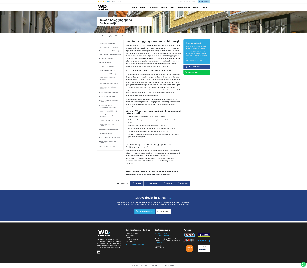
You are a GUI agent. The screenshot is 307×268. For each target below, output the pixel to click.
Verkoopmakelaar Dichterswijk (107, 74)
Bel (163, 240)
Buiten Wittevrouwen (132, 239)
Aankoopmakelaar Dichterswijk (108, 70)
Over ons (193, 1)
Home (99, 36)
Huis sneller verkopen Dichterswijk (109, 120)
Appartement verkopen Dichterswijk (109, 51)
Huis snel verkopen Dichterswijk (108, 111)
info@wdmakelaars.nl (161, 233)
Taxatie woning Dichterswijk (107, 96)
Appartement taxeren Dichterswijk (108, 83)
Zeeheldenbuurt (130, 241)
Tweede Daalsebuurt (132, 233)
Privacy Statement (170, 265)
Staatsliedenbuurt (131, 235)
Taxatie (172, 7)
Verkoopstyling (153, 7)
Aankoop (164, 7)
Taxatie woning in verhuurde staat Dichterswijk (108, 100)
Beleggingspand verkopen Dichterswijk (110, 54)
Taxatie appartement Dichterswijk (108, 92)
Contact (205, 7)
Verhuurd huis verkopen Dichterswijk (109, 137)
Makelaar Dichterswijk (105, 62)
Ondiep (128, 237)
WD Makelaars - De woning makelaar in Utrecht (145, 265)
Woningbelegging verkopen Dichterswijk (107, 78)
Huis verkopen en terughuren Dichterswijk (107, 87)
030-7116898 (205, 1)
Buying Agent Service (184, 1)
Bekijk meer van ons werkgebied (135, 244)
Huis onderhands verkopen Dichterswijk (106, 115)
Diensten (196, 7)
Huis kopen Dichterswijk (106, 58)
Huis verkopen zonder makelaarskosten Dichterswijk (107, 106)
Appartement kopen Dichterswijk (108, 47)
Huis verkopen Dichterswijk (107, 43)
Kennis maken (164, 211)
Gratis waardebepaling (146, 211)
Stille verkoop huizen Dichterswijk (108, 129)
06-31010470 (167, 235)
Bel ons (193, 67)
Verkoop (142, 7)
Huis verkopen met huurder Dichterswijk (106, 124)
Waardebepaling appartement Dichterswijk (107, 141)
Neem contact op (192, 72)
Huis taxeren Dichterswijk (106, 66)
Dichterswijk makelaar (105, 133)
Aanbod (134, 7)
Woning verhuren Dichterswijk (107, 146)
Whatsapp (159, 242)
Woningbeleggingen (183, 7)
